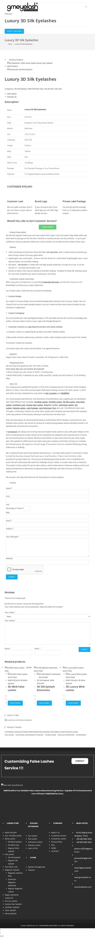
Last (7, 504)
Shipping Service (17, 363)
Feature (13, 247)
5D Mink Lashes (41, 402)
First (8, 496)
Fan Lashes (32, 836)
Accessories (81, 735)
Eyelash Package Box (36, 867)
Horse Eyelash (11, 913)
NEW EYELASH (33, 89)
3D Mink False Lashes (16, 688)
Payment (13, 354)
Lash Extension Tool (47, 408)
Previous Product (16, 60)
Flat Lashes (32, 839)
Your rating (10, 612)
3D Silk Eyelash (20, 89)
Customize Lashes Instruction (22, 279)
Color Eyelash (10, 910)
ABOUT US (55, 832)
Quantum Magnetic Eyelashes (12, 882)
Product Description (18, 232)
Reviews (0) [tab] (11, 97)
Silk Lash (58, 89)
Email (9, 520)
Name (9, 488)
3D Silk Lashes (69, 402)
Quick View (43, 677)
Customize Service (27, 732)
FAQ (53, 845)
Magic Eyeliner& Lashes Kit (56, 732)
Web (8, 512)
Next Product (12, 66)
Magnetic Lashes (51, 405)
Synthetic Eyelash (12, 907)
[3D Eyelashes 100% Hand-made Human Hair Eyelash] (30, 63)
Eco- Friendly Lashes (13, 835)
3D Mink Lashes (55, 402)
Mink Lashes (73, 732)
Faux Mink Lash (22, 735)
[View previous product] (8, 60)
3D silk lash (49, 89)
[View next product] (19, 66)
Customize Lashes (12, 732)
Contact (13, 483)
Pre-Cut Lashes (11, 901)
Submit (11, 577)
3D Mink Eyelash (15, 842)
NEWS (53, 848)
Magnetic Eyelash (36, 735)
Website (9, 558)
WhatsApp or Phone (15, 508)
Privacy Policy (56, 842)
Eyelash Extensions (66, 735)
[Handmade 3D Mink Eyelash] (19, 69)
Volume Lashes (34, 845)
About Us (13, 384)
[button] (47, 232)
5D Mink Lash (13, 845)
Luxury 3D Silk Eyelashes (23, 44)
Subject (10, 528)
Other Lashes (51, 735)
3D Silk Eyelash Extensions (46, 688)
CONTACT (55, 851)
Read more (15, 703)
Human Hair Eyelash (13, 904)
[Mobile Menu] (88, 7)
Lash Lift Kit (33, 848)
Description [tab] (12, 94)
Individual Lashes (66, 405)
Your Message (12, 536)
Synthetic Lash (19, 405)
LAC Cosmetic (51, 393)
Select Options (14, 31)
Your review (10, 620)
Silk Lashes (9, 735)
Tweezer (31, 870)
